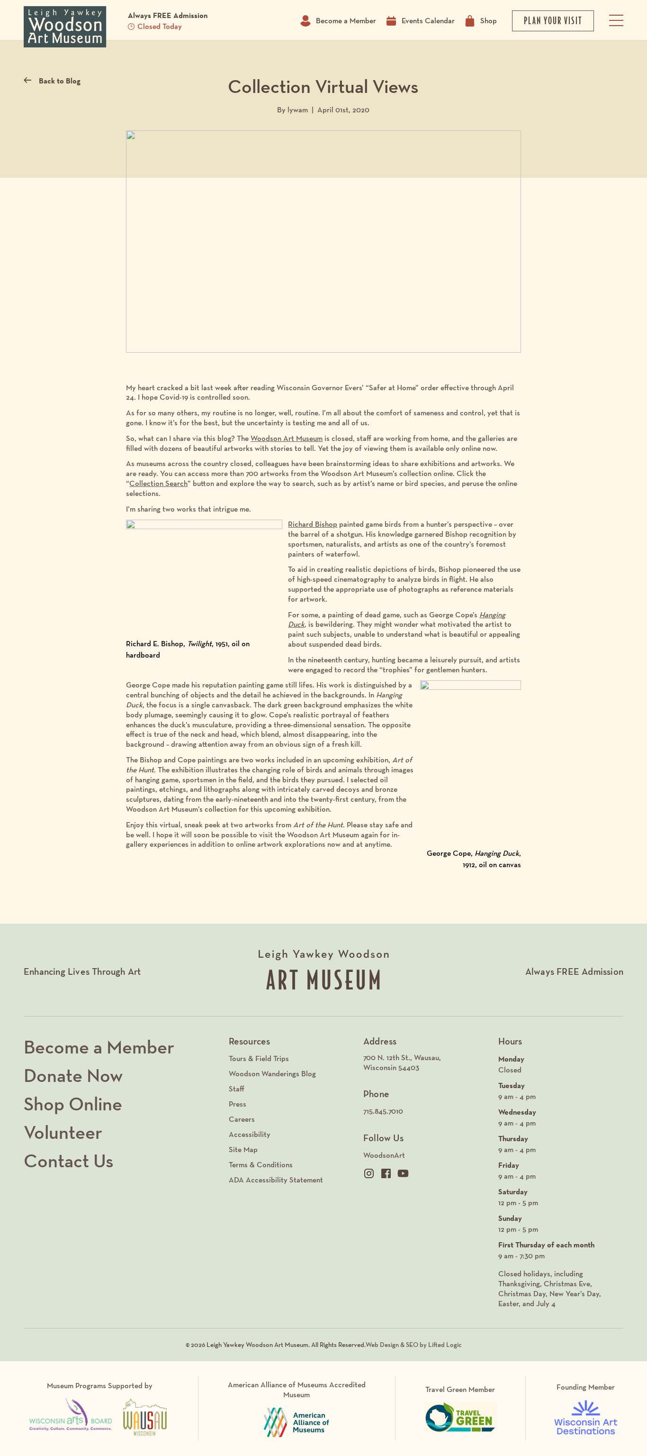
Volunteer (63, 1132)
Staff (236, 1089)
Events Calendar (428, 21)
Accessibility (249, 1134)
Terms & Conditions (261, 1165)
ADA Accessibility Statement (276, 1180)
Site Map (243, 1149)
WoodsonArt (384, 1155)
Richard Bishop (312, 524)
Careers (242, 1119)
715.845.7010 (383, 1111)
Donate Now (73, 1075)
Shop (488, 21)
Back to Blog (60, 80)
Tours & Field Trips (259, 1058)
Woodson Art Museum (287, 438)
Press (237, 1104)
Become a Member (346, 21)
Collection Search (158, 483)
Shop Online (73, 1104)
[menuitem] (425, 1063)
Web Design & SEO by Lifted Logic (414, 1344)
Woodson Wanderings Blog (272, 1074)
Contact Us (69, 1160)
